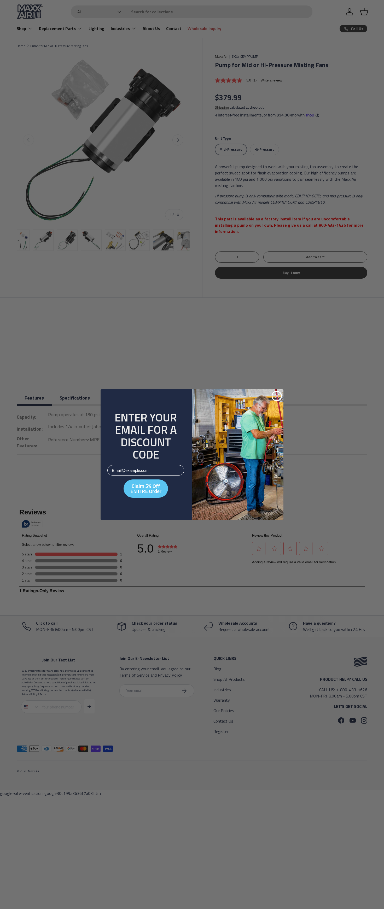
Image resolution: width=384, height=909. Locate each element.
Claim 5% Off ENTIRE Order (145, 488)
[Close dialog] (276, 396)
